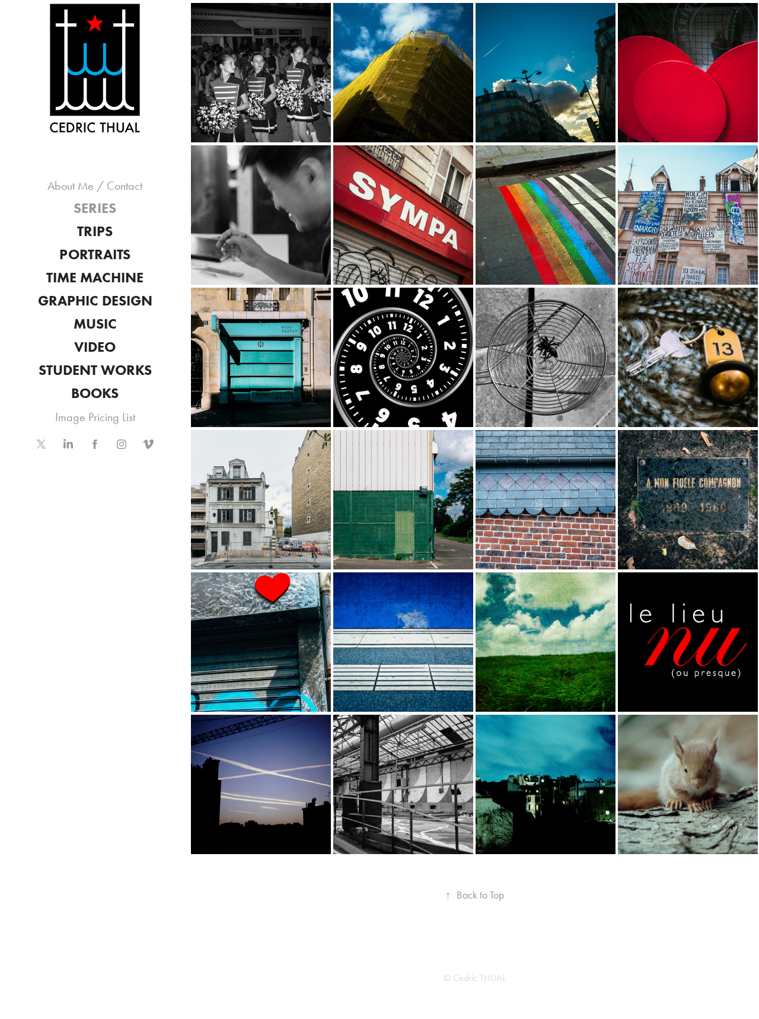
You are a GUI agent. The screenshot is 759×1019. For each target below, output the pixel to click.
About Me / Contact (94, 186)
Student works (95, 369)
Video (95, 346)
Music (95, 323)
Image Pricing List (95, 417)
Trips (95, 231)
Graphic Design (95, 300)
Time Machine (94, 277)
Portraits (94, 254)
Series (95, 207)
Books (95, 393)
